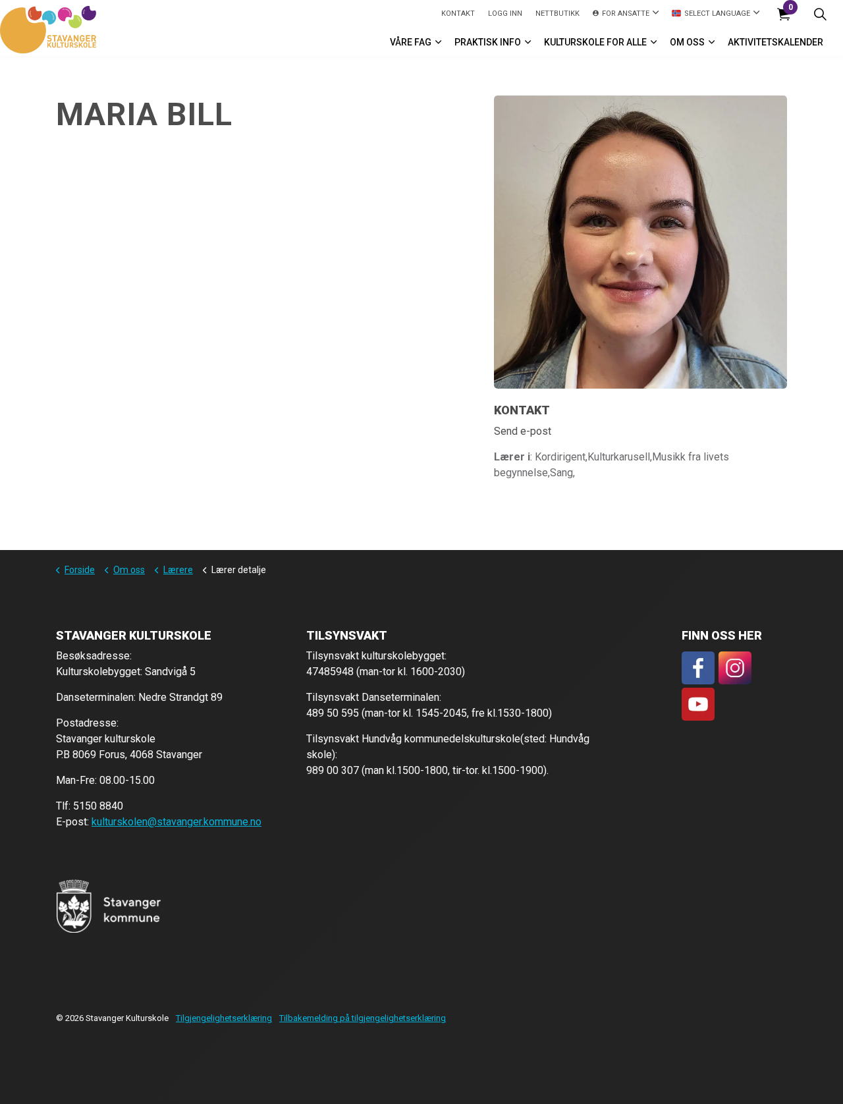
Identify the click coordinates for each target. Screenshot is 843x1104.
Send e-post (522, 431)
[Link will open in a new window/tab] (698, 667)
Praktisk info (487, 42)
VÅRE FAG (410, 42)
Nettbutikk (557, 13)
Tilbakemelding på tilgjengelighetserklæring (362, 1018)
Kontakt (458, 13)
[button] (108, 906)
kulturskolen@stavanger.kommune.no (176, 821)
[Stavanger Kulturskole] (48, 29)
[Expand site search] (820, 14)
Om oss (687, 42)
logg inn (505, 13)
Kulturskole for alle (595, 42)
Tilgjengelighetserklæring (224, 1018)
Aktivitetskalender (775, 42)
